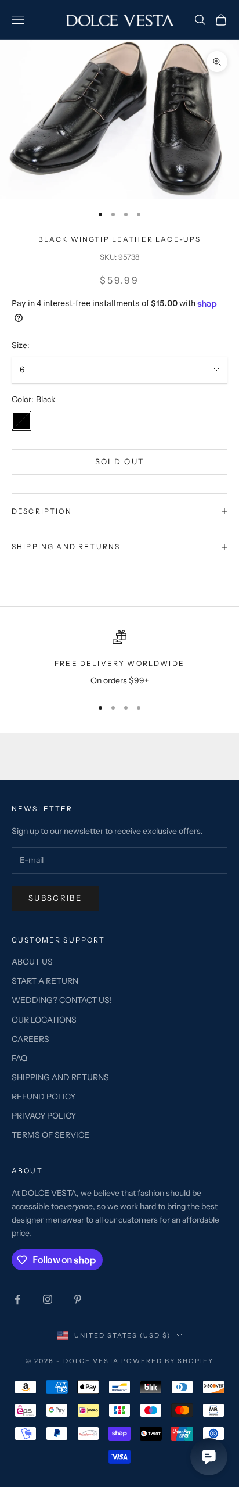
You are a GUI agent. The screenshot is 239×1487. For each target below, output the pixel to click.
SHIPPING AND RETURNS (60, 1077)
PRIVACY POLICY (44, 1115)
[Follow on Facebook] (17, 1299)
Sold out (119, 461)
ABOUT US (32, 961)
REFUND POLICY (43, 1096)
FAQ (19, 1058)
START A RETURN (45, 981)
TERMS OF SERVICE (50, 1135)
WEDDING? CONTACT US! (62, 1000)
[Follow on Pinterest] (78, 1299)
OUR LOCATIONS (44, 1020)
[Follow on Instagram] (47, 1299)
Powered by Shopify (167, 1361)
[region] (119, 658)
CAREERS (30, 1039)
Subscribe (55, 897)
